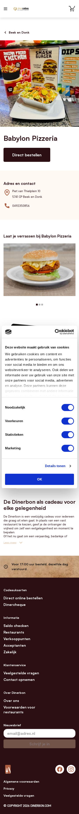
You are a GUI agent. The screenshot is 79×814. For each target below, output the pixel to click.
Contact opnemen (19, 679)
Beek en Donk (19, 32)
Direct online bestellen (23, 598)
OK (39, 479)
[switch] (67, 421)
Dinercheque (15, 604)
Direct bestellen (26, 154)
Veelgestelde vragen (21, 673)
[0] (71, 8)
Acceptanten (15, 645)
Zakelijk (10, 652)
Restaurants (14, 632)
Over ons (11, 700)
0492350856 (21, 206)
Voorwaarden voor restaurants (19, 709)
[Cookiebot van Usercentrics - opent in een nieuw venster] (56, 332)
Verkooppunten (17, 639)
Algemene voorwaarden (21, 781)
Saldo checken (16, 625)
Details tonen (55, 466)
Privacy (9, 788)
